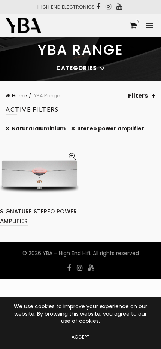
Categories (76, 68)
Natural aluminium (39, 128)
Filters (138, 95)
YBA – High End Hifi (66, 253)
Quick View (72, 156)
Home (19, 95)
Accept (81, 337)
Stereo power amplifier (110, 128)
